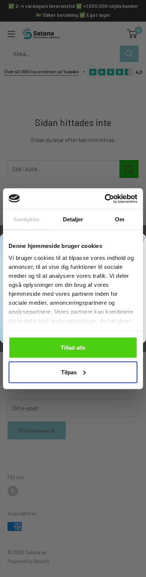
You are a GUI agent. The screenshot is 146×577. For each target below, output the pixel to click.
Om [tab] (119, 219)
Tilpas (69, 372)
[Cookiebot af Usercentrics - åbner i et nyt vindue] (105, 198)
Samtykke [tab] (26, 219)
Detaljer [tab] (73, 219)
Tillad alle (73, 347)
